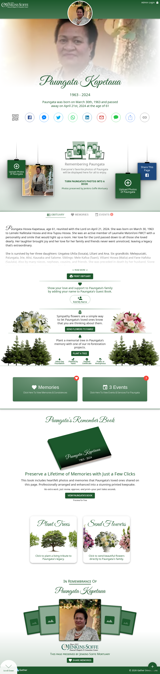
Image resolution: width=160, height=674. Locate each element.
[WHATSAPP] (73, 117)
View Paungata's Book (80, 495)
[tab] (56, 214)
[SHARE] (130, 117)
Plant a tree (80, 353)
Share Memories (81, 660)
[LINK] (144, 117)
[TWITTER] (58, 117)
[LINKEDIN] (87, 117)
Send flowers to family (80, 329)
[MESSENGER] (44, 117)
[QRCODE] (15, 117)
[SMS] (116, 117)
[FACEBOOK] (29, 117)
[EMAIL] (101, 117)
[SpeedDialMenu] (152, 666)
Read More (80, 270)
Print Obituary (82, 276)
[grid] (80, 172)
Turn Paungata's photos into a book (85, 182)
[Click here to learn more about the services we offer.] (80, 647)
